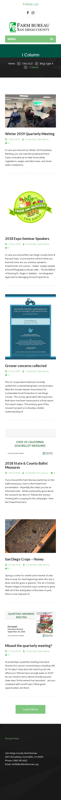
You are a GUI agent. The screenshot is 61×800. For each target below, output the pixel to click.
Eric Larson (42, 472)
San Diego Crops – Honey (24, 559)
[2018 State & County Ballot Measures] (30, 443)
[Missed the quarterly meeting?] (30, 625)
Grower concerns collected (26, 366)
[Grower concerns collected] (30, 326)
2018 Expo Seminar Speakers (27, 239)
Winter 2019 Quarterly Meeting (30, 134)
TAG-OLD (27, 63)
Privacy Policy (12, 738)
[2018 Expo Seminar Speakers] (30, 207)
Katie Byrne (43, 139)
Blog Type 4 (46, 63)
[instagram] (33, 12)
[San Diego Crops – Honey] (30, 536)
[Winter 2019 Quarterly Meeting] (30, 111)
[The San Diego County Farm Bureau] (30, 27)
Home (11, 63)
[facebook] (27, 12)
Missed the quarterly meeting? (28, 646)
